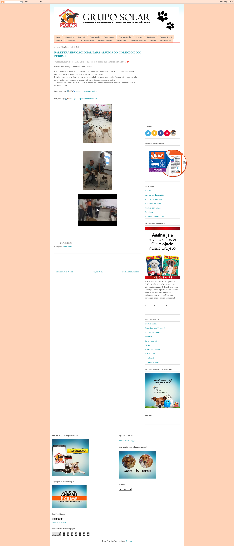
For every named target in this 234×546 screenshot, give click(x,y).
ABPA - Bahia (150, 353)
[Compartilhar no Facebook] (68, 243)
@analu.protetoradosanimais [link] (87, 91)
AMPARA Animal (152, 349)
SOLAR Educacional (87, 41)
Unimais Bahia (150, 323)
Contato (153, 41)
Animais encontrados (153, 207)
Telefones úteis (165, 41)
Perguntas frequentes (138, 41)
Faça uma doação (125, 37)
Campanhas (71, 41)
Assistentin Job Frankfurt (59, 522)
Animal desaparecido (153, 203)
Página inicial (98, 271)
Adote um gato (109, 37)
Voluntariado (121, 41)
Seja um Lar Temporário (154, 195)
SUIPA (148, 345)
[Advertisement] (162, 82)
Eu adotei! (139, 37)
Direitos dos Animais (153, 332)
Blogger (129, 541)
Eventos (59, 41)
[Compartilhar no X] (66, 243)
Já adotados (151, 37)
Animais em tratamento (154, 199)
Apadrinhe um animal (105, 41)
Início (58, 37)
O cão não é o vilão (152, 362)
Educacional (67, 246)
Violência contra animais (154, 216)
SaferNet (148, 336)
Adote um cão (95, 37)
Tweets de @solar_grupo (128, 440)
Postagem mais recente (64, 271)
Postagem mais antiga (130, 271)
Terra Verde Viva (151, 341)
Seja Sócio (81, 37)
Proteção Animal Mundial (155, 328)
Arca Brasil (149, 358)
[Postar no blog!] (63, 243)
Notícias (148, 190)
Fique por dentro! (166, 37)
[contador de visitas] (57, 519)
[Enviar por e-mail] (61, 243)
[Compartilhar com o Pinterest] (70, 243)
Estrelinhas (149, 212)
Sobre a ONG (69, 37)
